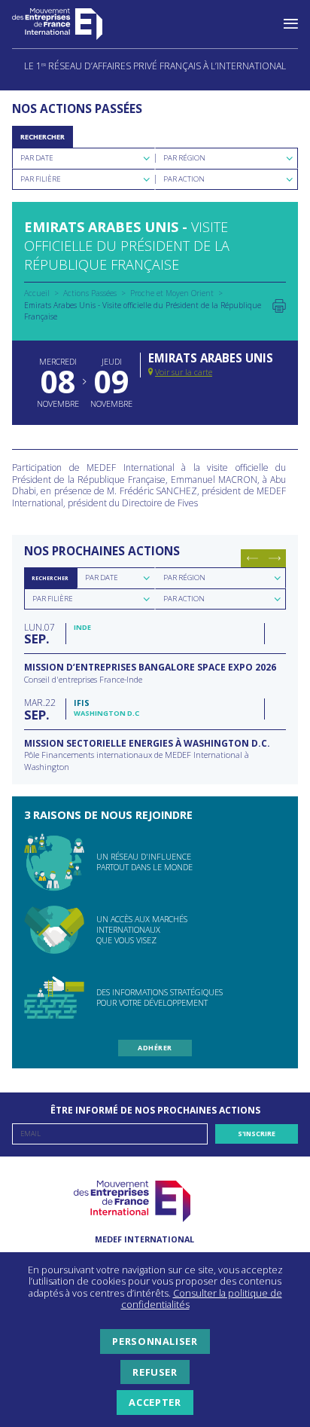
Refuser (154, 1372)
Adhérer (155, 1048)
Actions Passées (90, 293)
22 (40, 708)
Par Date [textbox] (36, 158)
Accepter (155, 1402)
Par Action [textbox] (184, 179)
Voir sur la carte (183, 371)
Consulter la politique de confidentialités (201, 1299)
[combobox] (83, 158)
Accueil (37, 293)
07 (39, 633)
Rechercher (42, 137)
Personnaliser (154, 1341)
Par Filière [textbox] (40, 179)
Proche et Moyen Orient (172, 293)
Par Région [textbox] (184, 158)
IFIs (82, 703)
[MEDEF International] (72, 24)
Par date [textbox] (101, 577)
